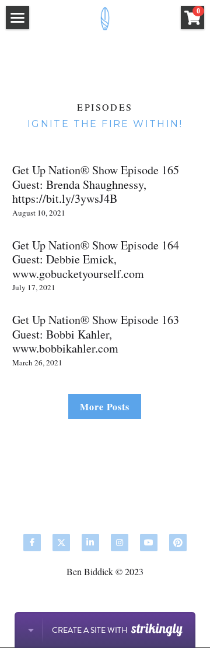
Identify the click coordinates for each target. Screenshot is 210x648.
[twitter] (61, 542)
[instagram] (119, 542)
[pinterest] (178, 542)
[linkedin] (90, 542)
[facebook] (32, 542)
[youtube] (149, 542)
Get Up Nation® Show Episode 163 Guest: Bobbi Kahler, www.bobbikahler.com (95, 334)
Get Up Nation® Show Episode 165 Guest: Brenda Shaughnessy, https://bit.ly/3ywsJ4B (95, 184)
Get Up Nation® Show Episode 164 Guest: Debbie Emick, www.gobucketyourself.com (95, 259)
